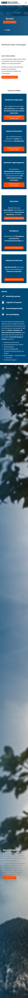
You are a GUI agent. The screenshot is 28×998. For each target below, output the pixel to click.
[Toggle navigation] (26, 2)
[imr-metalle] (10, 2)
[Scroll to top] (24, 994)
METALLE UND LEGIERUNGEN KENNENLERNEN (14, 117)
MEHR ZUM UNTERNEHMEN (9, 77)
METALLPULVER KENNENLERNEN (14, 248)
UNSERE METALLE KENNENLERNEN (14, 218)
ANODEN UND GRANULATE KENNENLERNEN (14, 149)
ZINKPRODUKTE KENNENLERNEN (14, 279)
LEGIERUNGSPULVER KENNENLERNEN (14, 184)
